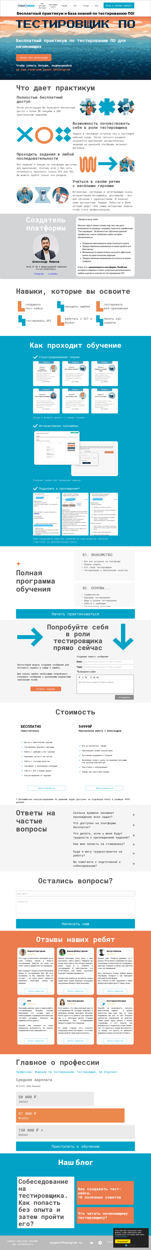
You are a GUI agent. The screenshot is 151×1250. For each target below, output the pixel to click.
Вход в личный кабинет (119, 5)
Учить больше (121, 1236)
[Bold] (79, 677)
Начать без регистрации (34, 57)
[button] (91, 677)
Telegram (38, 273)
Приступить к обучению (75, 1146)
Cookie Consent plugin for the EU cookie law (131, 1245)
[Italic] (82, 677)
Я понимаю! (123, 1241)
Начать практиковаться (75, 613)
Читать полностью (36, 991)
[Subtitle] (97, 677)
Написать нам (75, 923)
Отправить (124, 697)
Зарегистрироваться (46, 788)
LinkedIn (52, 273)
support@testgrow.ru (66, 1242)
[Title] (94, 677)
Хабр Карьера (33, 1086)
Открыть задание (45, 688)
